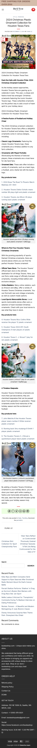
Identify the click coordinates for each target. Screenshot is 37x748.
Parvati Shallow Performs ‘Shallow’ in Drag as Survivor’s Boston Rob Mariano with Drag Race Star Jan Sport (18, 591)
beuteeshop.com (8, 646)
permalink (19, 520)
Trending (21, 17)
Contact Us (6, 691)
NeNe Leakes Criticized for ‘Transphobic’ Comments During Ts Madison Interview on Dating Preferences (18, 600)
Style (15, 17)
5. (16, 329)
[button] (3, 9)
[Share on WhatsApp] (9, 511)
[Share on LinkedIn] (27, 511)
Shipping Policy (8, 687)
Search (4, 562)
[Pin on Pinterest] (24, 511)
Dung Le (29, 31)
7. (16, 421)
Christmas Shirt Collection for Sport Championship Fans (9, 544)
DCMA (4, 695)
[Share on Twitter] (16, 511)
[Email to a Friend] (20, 511)
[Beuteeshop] (18, 10)
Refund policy (7, 683)
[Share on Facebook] (13, 511)
